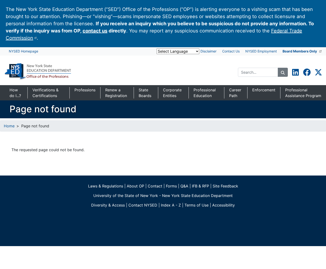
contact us (95, 31)
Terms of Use (196, 205)
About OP (135, 186)
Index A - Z (171, 205)
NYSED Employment (261, 51)
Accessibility (223, 205)
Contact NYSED (142, 205)
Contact (155, 186)
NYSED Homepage (23, 51)
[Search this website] (283, 72)
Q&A (184, 186)
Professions (84, 90)
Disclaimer (208, 51)
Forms (171, 186)
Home (9, 126)
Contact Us (231, 51)
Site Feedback (225, 186)
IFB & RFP (200, 186)
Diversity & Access (108, 205)
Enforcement (263, 90)
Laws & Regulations (105, 186)
